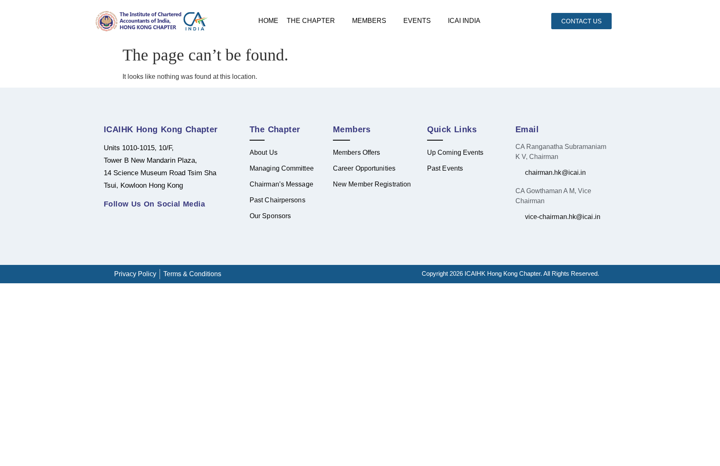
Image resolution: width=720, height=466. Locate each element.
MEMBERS (369, 20)
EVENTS (417, 20)
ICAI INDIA (464, 20)
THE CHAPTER (311, 20)
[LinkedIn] (112, 219)
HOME (268, 20)
